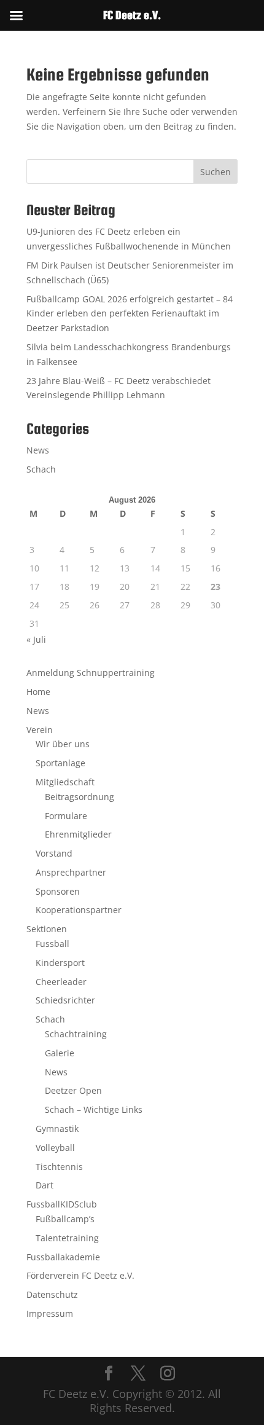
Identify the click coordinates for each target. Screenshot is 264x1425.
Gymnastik (57, 1128)
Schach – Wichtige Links (93, 1109)
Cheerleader (61, 981)
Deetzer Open (73, 1090)
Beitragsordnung (79, 797)
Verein (39, 730)
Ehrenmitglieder (78, 834)
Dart (44, 1185)
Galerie (59, 1053)
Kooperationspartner (79, 910)
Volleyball (55, 1147)
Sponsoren (58, 891)
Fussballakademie (63, 1257)
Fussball (52, 943)
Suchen (215, 172)
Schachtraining (76, 1034)
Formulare (66, 816)
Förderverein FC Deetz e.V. (80, 1275)
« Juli (36, 639)
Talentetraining (67, 1238)
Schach (41, 469)
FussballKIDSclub (61, 1204)
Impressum (49, 1313)
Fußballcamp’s (65, 1219)
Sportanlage (60, 763)
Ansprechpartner (71, 872)
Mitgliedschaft (65, 782)
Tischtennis (59, 1166)
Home (38, 691)
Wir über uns (63, 744)
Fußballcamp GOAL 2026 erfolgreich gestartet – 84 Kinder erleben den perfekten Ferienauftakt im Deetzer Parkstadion (129, 313)
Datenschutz (52, 1294)
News (37, 450)
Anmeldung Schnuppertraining (90, 672)
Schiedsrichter (65, 1000)
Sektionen (46, 929)
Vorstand (54, 853)
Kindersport (60, 962)
